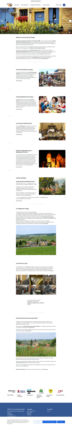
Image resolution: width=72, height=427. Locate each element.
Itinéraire (29, 414)
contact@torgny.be (11, 416)
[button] (70, 21)
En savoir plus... (19, 80)
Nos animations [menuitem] (24, 4)
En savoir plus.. (31, 327)
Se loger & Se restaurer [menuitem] (35, 4)
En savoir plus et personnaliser (49, 421)
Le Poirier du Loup (29, 266)
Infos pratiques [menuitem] (46, 4)
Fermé (48, 411)
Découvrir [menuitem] (17, 4)
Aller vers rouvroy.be (35, 1)
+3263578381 (10, 414)
